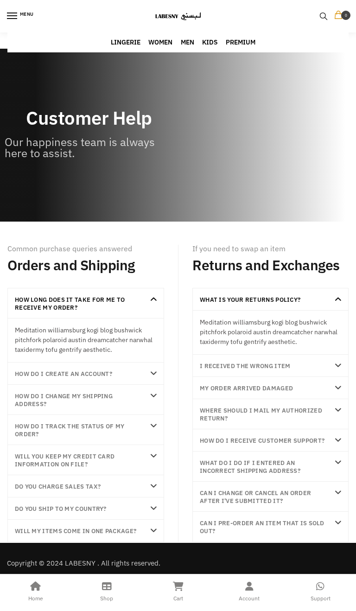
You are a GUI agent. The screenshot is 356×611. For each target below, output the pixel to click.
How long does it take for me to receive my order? (70, 304)
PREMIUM (240, 42)
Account (249, 598)
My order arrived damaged (246, 388)
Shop (106, 598)
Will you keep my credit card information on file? (64, 460)
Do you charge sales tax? (58, 486)
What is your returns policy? (250, 300)
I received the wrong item (245, 366)
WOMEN (160, 42)
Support (321, 598)
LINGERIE (125, 42)
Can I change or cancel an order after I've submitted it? (255, 497)
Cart (178, 598)
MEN (187, 42)
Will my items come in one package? (75, 531)
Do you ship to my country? (61, 509)
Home (35, 598)
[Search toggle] (323, 16)
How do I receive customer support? (262, 441)
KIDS (210, 42)
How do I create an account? (63, 374)
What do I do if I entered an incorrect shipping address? (250, 467)
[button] (86, 303)
